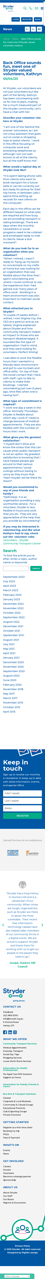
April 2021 (9, 653)
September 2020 (14, 671)
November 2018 (13, 689)
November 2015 (13, 702)
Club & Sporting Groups (15, 1111)
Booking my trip (11, 1131)
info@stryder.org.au (13, 1019)
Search (36, 568)
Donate (7, 1170)
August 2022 (11, 621)
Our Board (8, 1199)
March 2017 (10, 698)
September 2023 (14, 576)
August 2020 (11, 675)
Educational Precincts (14, 1108)
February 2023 (12, 594)
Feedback (8, 1012)
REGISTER (26, 19)
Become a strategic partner (17, 1176)
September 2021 (13, 635)
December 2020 (13, 662)
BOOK (38, 19)
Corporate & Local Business (17, 1101)
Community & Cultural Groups (18, 1105)
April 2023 (9, 585)
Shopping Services (12, 1058)
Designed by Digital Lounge (22, 1252)
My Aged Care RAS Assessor (17, 1074)
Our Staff (7, 1196)
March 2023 (10, 590)
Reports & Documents (14, 1203)
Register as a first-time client (17, 1127)
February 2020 (12, 684)
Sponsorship (9, 1180)
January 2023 (11, 599)
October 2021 (11, 630)
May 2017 (9, 693)
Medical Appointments (14, 1048)
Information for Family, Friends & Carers (21, 1085)
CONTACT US (12, 1006)
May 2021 (9, 648)
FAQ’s (6, 1134)
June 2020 (9, 680)
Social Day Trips (11, 1054)
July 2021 (8, 644)
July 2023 (9, 581)
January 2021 (11, 657)
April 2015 (9, 711)
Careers (7, 1166)
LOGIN (16, 19)
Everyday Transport (13, 1051)
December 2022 (13, 603)
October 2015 (11, 707)
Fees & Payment (11, 1138)
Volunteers (8, 1173)
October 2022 (12, 612)
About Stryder (10, 1192)
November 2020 (13, 666)
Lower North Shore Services (17, 1061)
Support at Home (12, 1077)
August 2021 (11, 639)
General (7, 1098)
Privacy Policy (22, 1246)
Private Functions (12, 1115)
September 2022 (14, 617)
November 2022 (13, 608)
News (6, 1154)
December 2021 (13, 626)
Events (6, 1150)
